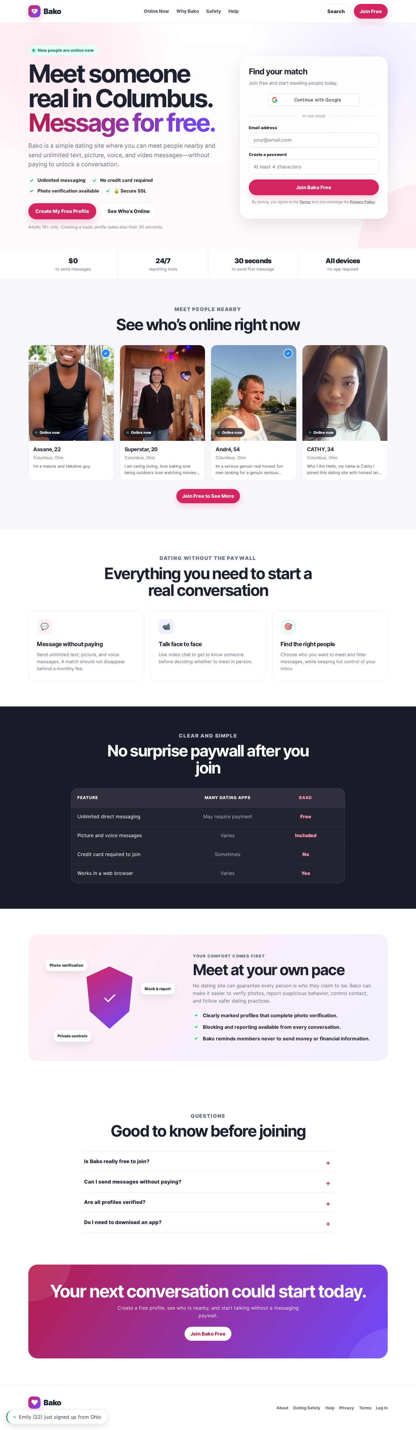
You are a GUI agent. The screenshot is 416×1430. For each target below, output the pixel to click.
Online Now (156, 11)
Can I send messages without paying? (133, 1182)
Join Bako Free (313, 187)
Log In (382, 1407)
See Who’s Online (129, 211)
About (282, 1407)
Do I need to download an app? (123, 1222)
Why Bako (187, 11)
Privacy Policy (362, 202)
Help (233, 11)
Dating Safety (306, 1407)
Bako (52, 11)
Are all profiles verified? (115, 1202)
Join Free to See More (208, 496)
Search (336, 11)
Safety (213, 11)
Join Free (371, 11)
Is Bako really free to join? (117, 1161)
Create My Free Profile (62, 211)
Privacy (346, 1407)
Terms (305, 202)
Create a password (268, 154)
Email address (263, 127)
